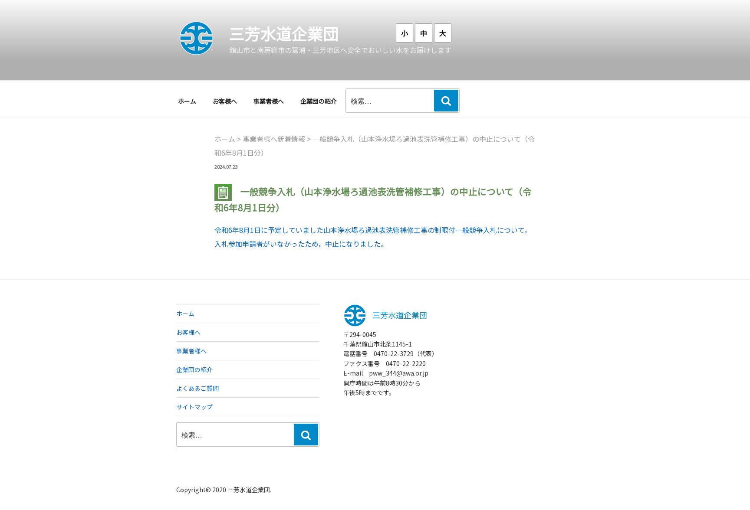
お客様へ (225, 101)
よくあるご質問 (197, 388)
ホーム (187, 101)
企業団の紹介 (318, 101)
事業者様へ (268, 101)
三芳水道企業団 (284, 33)
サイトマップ (194, 406)
